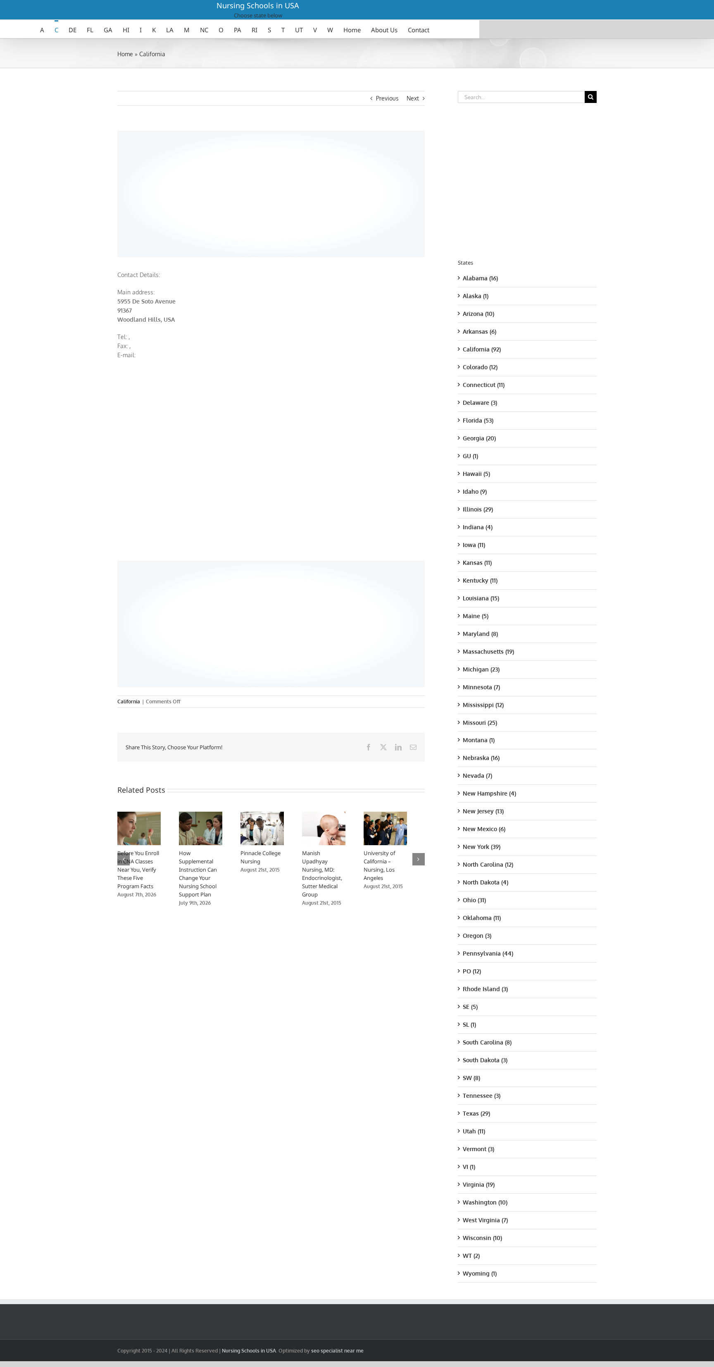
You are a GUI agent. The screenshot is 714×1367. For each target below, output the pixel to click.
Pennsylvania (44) (488, 953)
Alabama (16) (480, 278)
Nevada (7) (477, 775)
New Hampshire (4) (489, 793)
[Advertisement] (271, 193)
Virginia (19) (479, 1184)
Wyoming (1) (480, 1273)
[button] (123, 860)
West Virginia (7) (485, 1220)
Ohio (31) (474, 899)
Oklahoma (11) (482, 917)
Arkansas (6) (479, 331)
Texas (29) (476, 1113)
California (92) (482, 349)
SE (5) (470, 1006)
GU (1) (470, 455)
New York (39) (481, 846)
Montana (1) (479, 739)
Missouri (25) (480, 722)
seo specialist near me (337, 1351)
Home (125, 53)
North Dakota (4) (485, 882)
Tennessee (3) (481, 1095)
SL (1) (469, 1024)
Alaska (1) (475, 295)
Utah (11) (474, 1131)
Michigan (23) (481, 669)
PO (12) (472, 971)
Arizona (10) (478, 313)
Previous (387, 98)
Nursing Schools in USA (258, 5)
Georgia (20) (479, 438)
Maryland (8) (480, 633)
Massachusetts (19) (488, 651)
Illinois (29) (478, 509)
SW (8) (471, 1077)
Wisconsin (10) (482, 1237)
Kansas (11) (477, 562)
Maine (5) (475, 615)
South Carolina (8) (487, 1042)
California (152, 53)
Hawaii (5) (476, 473)
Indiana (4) (478, 527)
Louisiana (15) (481, 598)
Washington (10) (485, 1202)
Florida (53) (478, 420)
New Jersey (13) (483, 811)
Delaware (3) (480, 402)
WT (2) (471, 1255)
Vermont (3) (478, 1148)
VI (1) (469, 1166)
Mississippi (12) (483, 704)
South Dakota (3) (485, 1059)
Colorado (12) (480, 366)
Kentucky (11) (480, 580)
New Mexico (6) (484, 828)
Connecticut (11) (484, 384)
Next (413, 98)
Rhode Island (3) (485, 988)
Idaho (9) (475, 491)
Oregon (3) (477, 935)
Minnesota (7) (481, 687)
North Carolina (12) (488, 864)
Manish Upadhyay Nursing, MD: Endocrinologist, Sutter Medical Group (335, 872)
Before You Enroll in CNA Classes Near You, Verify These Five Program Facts (138, 872)
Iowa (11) (474, 544)
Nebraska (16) (481, 757)
